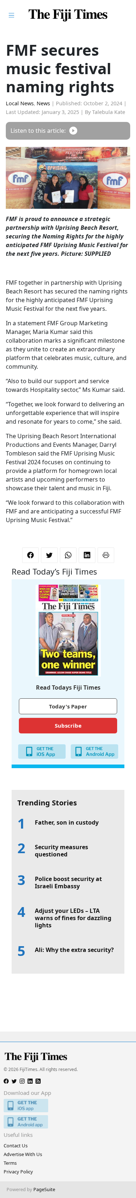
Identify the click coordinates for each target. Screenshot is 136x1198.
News (43, 103)
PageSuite (44, 1189)
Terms (10, 1163)
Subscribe (68, 725)
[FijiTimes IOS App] (68, 1105)
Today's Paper (68, 706)
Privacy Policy (18, 1171)
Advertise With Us (23, 1154)
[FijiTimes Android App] (68, 1122)
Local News (20, 103)
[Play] (73, 131)
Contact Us (16, 1145)
